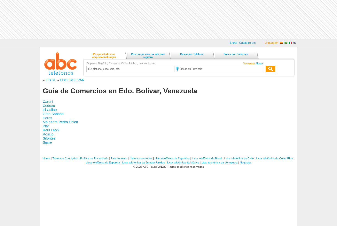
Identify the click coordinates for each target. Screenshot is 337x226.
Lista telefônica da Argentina (172, 158)
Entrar (233, 42)
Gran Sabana (53, 114)
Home (46, 158)
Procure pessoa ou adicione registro (148, 55)
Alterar (259, 63)
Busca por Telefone (191, 54)
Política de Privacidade (94, 158)
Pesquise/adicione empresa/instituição (104, 55)
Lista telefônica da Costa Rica (274, 158)
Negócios (245, 162)
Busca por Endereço (235, 54)
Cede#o (49, 106)
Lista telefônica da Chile (239, 158)
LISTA (51, 80)
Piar (46, 126)
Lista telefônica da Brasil (207, 158)
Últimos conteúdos (140, 158)
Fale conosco (119, 158)
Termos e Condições (65, 158)
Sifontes (49, 138)
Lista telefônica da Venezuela (219, 162)
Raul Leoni (51, 130)
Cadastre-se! (247, 42)
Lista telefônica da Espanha (103, 162)
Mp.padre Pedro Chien (60, 122)
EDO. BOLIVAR (72, 80)
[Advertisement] (168, 19)
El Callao (50, 110)
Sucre (47, 142)
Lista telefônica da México (183, 162)
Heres (47, 118)
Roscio (48, 134)
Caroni (48, 102)
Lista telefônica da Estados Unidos (143, 162)
